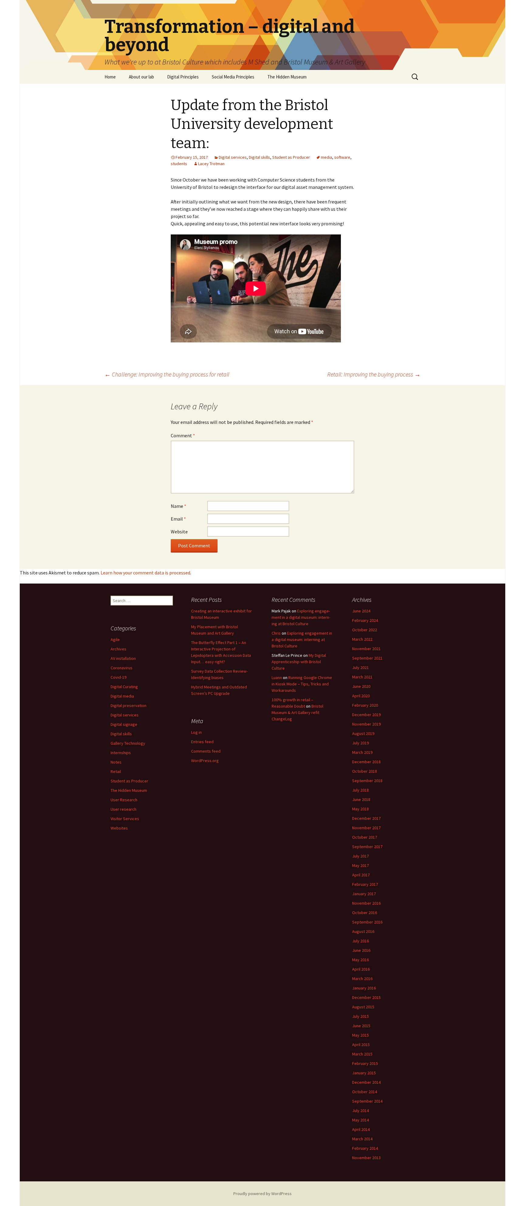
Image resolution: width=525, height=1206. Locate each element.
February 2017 (365, 884)
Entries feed (202, 741)
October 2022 (364, 629)
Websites (119, 828)
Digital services (233, 157)
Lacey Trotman (211, 163)
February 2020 (365, 705)
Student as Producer (291, 157)
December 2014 (366, 1082)
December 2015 (366, 997)
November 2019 (366, 724)
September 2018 (367, 780)
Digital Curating (124, 686)
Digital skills (259, 157)
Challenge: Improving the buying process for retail (167, 374)
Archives (118, 649)
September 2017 (367, 846)
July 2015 (360, 1016)
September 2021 (367, 658)
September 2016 (367, 922)
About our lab (141, 77)
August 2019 (363, 733)
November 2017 (366, 827)
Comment (183, 435)
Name (178, 506)
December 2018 (366, 761)
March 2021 (362, 677)
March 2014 (362, 1139)
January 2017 (364, 893)
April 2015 (361, 1044)
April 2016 (361, 969)
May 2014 (360, 1120)
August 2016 (363, 931)
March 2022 (362, 639)
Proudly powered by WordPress (262, 1193)
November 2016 (366, 903)
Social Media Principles (233, 77)
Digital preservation (128, 705)
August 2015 (363, 1007)
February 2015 (365, 1063)
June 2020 (361, 686)
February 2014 (365, 1148)
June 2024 (361, 611)
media (326, 157)
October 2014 (364, 1091)
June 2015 (361, 1025)
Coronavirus (121, 668)
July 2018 (360, 790)
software (342, 157)
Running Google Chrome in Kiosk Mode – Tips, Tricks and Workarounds (302, 684)
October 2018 (364, 771)
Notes (116, 762)
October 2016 (364, 912)
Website (179, 531)
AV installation (123, 658)
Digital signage (124, 724)
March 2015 (362, 1054)
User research (123, 809)
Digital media (122, 696)
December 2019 (366, 714)
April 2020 (361, 695)
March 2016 (362, 978)
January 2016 (364, 988)
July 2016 (360, 941)
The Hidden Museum (287, 77)
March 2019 (362, 752)
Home (110, 77)
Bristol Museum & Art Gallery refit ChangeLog (297, 712)
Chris (276, 633)
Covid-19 (118, 677)
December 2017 (366, 818)
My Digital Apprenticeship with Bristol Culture (299, 662)
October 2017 (364, 837)
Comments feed (206, 751)
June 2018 (361, 799)
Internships (121, 752)
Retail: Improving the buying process (373, 374)
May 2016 (360, 959)
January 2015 (364, 1073)
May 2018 (360, 809)
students (179, 163)
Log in (196, 732)
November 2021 (366, 648)
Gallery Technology (128, 743)
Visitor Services (125, 818)
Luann (277, 677)
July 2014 (360, 1110)
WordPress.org (205, 760)
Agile (115, 639)
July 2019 (360, 743)
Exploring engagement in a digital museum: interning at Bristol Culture (301, 617)
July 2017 (360, 856)
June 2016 (361, 950)
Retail (116, 771)
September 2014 (367, 1101)
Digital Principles (183, 77)
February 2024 (365, 620)
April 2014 (361, 1129)
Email (178, 519)
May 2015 (360, 1035)
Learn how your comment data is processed (145, 573)
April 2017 (361, 875)
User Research (124, 799)
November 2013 (366, 1157)
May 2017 (360, 865)
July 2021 (360, 667)
